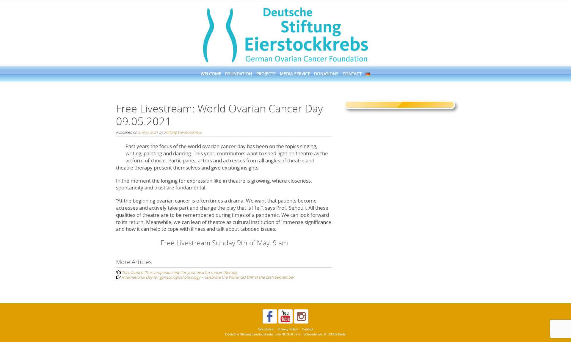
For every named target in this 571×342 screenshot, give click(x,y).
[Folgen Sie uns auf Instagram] (301, 316)
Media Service (295, 73)
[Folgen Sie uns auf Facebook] (270, 316)
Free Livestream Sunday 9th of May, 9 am (224, 242)
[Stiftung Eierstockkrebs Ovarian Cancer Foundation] (285, 34)
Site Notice (266, 329)
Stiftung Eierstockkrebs (183, 132)
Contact (352, 73)
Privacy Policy (287, 329)
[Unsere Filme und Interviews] (285, 316)
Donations (326, 73)
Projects (266, 73)
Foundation (238, 73)
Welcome (211, 73)
